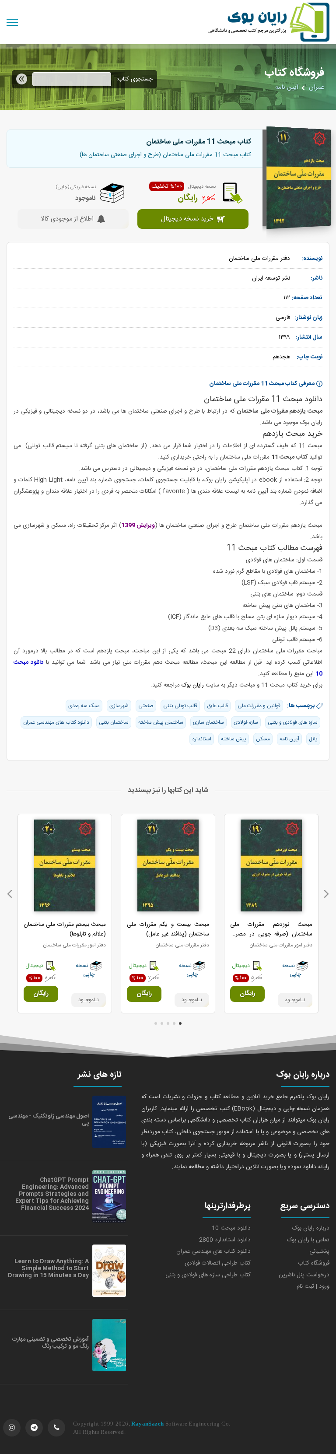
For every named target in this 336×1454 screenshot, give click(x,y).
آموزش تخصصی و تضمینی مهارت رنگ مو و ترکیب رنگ (50, 1343)
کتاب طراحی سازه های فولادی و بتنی (208, 1275)
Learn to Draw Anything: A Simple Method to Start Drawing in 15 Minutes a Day (48, 1268)
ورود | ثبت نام (313, 1286)
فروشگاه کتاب (313, 1263)
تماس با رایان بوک (308, 1240)
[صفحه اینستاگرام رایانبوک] (12, 1427)
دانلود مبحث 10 (231, 1228)
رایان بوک (193, 685)
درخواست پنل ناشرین (304, 1275)
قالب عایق (217, 705)
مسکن (263, 739)
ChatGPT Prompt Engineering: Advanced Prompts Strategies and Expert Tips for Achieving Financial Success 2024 (52, 1194)
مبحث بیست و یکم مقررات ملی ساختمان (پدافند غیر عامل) (168, 929)
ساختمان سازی (208, 722)
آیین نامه (286, 87)
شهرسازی (119, 705)
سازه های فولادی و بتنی (293, 722)
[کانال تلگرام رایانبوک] (34, 1427)
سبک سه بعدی (84, 705)
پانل (313, 739)
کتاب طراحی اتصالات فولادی (218, 1263)
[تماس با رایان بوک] (56, 1427)
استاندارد (201, 739)
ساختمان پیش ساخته (160, 722)
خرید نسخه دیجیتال (187, 219)
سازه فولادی (246, 722)
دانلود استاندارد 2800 (225, 1240)
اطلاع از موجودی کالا (67, 219)
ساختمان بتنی (114, 722)
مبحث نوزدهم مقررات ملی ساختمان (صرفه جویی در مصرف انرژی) (271, 934)
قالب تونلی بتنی (180, 705)
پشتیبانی (319, 1251)
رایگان (247, 993)
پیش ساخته (233, 739)
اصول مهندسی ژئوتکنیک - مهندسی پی (48, 1119)
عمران (316, 87)
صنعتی (146, 705)
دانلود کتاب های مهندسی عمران (56, 722)
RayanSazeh (147, 1423)
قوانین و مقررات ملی (259, 705)
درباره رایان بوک (310, 1228)
